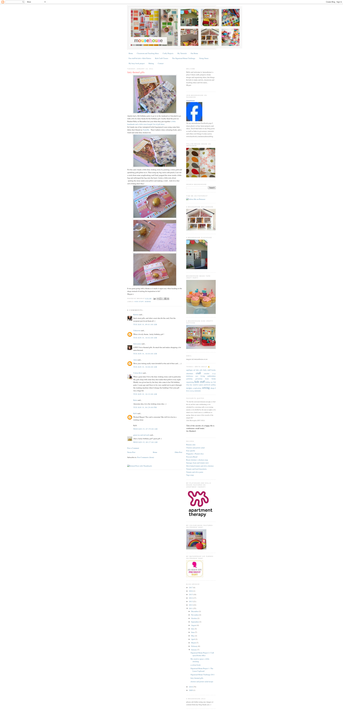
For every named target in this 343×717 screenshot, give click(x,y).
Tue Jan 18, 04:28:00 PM (145, 407)
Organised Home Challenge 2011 (203, 674)
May (193, 635)
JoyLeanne (137, 343)
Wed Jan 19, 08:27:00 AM (145, 442)
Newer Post (131, 452)
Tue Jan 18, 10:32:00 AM (145, 394)
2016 (191, 591)
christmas (189, 373)
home (207, 379)
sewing (148, 301)
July (193, 629)
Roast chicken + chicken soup (197, 460)
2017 (191, 587)
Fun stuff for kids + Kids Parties (140, 58)
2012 (191, 605)
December (195, 611)
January (194, 649)
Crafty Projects (168, 53)
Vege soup (190, 475)
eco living (200, 376)
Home (131, 53)
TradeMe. (146, 130)
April (193, 639)
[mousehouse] (194, 120)
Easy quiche (190, 450)
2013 (191, 601)
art (194, 370)
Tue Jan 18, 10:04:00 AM (145, 353)
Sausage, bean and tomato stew (197, 463)
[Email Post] (154, 298)
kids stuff (139, 301)
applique (189, 370)
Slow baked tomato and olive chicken (200, 466)
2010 (191, 687)
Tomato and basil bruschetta (196, 469)
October (194, 618)
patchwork (207, 385)
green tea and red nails (141, 435)
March (193, 642)
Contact (161, 63)
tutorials (198, 391)
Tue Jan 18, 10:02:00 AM (145, 337)
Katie (135, 400)
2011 (191, 608)
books (213, 370)
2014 (191, 598)
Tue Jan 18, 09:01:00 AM (145, 324)
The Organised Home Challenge (183, 58)
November (195, 615)
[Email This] (157, 298)
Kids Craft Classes (161, 58)
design (214, 374)
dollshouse (189, 376)
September (195, 622)
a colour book (196, 665)
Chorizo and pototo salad (195, 447)
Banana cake (190, 444)
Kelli (135, 413)
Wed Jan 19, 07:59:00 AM (145, 429)
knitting (207, 382)
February (194, 646)
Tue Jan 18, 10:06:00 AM (145, 367)
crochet (206, 373)
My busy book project (137, 63)
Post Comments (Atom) (145, 457)
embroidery (211, 376)
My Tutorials (182, 53)
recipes (189, 388)
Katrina (136, 314)
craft (198, 373)
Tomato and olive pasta (194, 472)
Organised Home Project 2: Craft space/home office (202, 654)
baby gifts (199, 370)
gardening (189, 379)
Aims (135, 360)
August (194, 625)
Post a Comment (133, 448)
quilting (213, 385)
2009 (191, 690)
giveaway (198, 378)
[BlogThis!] (160, 298)
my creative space (196, 384)
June (193, 632)
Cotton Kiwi (137, 373)
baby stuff (207, 370)
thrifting (192, 391)
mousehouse (190, 100)
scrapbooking (197, 388)
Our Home (194, 53)
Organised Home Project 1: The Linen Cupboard (202, 669)
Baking (151, 63)
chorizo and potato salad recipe (202, 681)
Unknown (136, 330)
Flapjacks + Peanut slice (195, 453)
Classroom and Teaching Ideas (148, 53)
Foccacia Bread (191, 457)
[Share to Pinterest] (168, 298)
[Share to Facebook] (165, 298)
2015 (191, 594)
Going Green (203, 58)
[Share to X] (163, 298)
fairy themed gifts (136, 72)
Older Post (178, 452)
